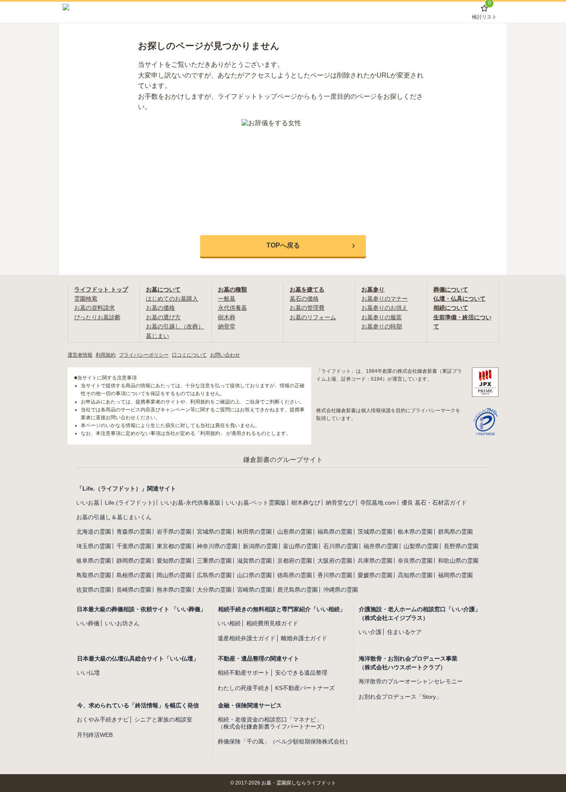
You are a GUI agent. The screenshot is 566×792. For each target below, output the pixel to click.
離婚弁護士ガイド (304, 638)
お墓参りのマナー (384, 298)
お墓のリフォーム (313, 317)
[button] (283, 246)
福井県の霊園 (380, 546)
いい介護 (370, 632)
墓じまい (157, 336)
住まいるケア (404, 632)
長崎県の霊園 (133, 590)
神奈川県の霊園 (217, 546)
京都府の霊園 (294, 561)
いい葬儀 (87, 623)
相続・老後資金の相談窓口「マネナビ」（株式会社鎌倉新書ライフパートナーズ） (273, 723)
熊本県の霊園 (174, 590)
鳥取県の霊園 (93, 575)
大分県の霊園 (214, 590)
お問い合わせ (225, 355)
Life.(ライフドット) (130, 502)
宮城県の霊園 (214, 531)
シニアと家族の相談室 (163, 719)
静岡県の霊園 (133, 561)
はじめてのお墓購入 (172, 298)
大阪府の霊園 (334, 561)
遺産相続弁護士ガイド (247, 638)
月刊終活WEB (95, 734)
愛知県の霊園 (174, 561)
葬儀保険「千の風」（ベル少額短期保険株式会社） (284, 741)
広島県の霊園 (214, 575)
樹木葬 (226, 317)
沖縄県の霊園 (340, 590)
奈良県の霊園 (415, 561)
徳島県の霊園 (294, 575)
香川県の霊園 (334, 575)
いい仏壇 (88, 672)
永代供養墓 (232, 307)
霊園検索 (85, 298)
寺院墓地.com (378, 502)
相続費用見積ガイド (272, 623)
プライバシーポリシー (144, 355)
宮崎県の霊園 (254, 590)
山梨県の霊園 (421, 546)
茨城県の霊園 (375, 531)
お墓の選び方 (163, 317)
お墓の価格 (160, 307)
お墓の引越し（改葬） (175, 326)
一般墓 (226, 298)
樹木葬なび (305, 502)
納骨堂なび (340, 502)
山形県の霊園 (294, 531)
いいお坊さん (122, 623)
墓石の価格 (304, 298)
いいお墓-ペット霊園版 (256, 502)
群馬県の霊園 (455, 531)
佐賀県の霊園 (93, 590)
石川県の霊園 (340, 546)
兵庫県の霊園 (375, 561)
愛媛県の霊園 (375, 575)
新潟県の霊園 (260, 546)
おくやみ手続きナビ (103, 719)
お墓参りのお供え (384, 307)
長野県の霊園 (461, 546)
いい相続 (229, 623)
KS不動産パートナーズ (305, 688)
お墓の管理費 (307, 307)
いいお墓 (87, 502)
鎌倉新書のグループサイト (283, 459)
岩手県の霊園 (174, 531)
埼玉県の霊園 (93, 546)
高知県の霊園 (415, 575)
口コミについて (189, 355)
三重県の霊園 (214, 561)
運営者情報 (80, 355)
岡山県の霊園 (174, 575)
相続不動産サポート (244, 672)
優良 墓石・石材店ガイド (434, 502)
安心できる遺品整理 (301, 672)
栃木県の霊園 (415, 531)
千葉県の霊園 (133, 546)
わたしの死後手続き (244, 688)
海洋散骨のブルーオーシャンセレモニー (410, 681)
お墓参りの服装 (381, 317)
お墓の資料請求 (94, 307)
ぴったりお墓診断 (97, 317)
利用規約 (106, 355)
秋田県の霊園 (254, 531)
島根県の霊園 (133, 575)
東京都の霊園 (174, 546)
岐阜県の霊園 (93, 561)
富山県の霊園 (300, 546)
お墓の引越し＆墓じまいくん (114, 517)
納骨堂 (226, 326)
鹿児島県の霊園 (297, 590)
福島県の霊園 (334, 531)
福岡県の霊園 (455, 575)
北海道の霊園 (93, 531)
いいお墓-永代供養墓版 (190, 502)
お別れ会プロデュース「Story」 (400, 696)
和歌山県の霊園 (458, 561)
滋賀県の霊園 (254, 561)
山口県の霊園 (254, 575)
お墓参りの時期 (381, 326)
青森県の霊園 (133, 531)
